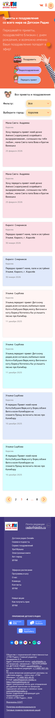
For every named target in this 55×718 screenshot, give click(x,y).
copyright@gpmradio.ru (16, 691)
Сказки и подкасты (21, 542)
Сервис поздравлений (22, 545)
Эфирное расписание (22, 570)
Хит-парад (17, 557)
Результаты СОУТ (14, 702)
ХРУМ (14, 560)
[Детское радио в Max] (39, 642)
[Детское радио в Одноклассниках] (16, 642)
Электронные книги (21, 553)
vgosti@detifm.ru (34, 666)
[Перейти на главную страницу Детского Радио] (9, 5)
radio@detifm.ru (36, 527)
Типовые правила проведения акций (23, 710)
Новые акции (18, 598)
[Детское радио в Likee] (25, 642)
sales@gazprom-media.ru (24, 680)
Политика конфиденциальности (21, 707)
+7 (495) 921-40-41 (25, 677)
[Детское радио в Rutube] (30, 642)
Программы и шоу (20, 574)
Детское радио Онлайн (23, 538)
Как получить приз (20, 602)
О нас (14, 577)
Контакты (16, 585)
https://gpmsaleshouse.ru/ (17, 682)
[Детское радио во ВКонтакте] (12, 642)
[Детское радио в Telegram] (21, 642)
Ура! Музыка (17, 549)
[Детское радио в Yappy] (34, 642)
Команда (16, 581)
